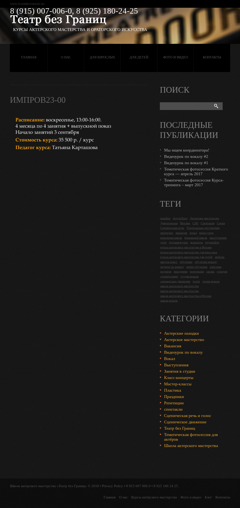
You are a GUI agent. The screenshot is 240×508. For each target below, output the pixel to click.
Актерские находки (181, 333)
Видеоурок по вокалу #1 (186, 162)
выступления (218, 237)
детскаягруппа (178, 242)
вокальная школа (171, 237)
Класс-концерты (178, 377)
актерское (166, 233)
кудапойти (212, 242)
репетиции (197, 271)
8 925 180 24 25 (166, 486)
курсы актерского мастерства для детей (186, 257)
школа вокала (169, 300)
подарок (165, 271)
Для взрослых (102, 57)
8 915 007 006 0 (138, 486)
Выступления (176, 365)
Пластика (172, 390)
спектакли (173, 409)
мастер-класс (168, 262)
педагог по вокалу (172, 267)
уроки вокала (211, 281)
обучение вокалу (206, 262)
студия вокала (189, 276)
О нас (66, 57)
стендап (222, 271)
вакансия (181, 233)
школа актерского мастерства (179, 286)
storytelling (180, 218)
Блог (208, 497)
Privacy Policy (112, 486)
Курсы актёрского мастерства (154, 497)
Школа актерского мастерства (191, 445)
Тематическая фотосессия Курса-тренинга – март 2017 (194, 182)
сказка (210, 271)
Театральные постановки (203, 228)
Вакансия (172, 346)
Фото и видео (175, 57)
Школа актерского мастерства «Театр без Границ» (48, 486)
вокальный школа (195, 237)
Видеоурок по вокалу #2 (186, 156)
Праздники (174, 396)
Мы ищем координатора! (186, 150)
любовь (220, 257)
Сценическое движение (185, 422)
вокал (193, 233)
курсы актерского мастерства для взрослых (188, 252)
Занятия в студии (179, 371)
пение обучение (196, 267)
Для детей (139, 57)
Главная (28, 57)
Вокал (169, 358)
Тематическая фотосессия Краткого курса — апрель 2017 (196, 171)
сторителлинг (169, 276)
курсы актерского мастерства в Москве (186, 247)
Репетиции (174, 403)
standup (165, 218)
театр (196, 281)
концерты (196, 242)
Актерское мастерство (204, 218)
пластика (215, 267)
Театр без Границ (179, 428)
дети (163, 242)
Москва (185, 223)
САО (195, 223)
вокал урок (206, 233)
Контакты (212, 57)
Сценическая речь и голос (187, 415)
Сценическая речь (172, 228)
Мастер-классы (177, 384)
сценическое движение (175, 281)
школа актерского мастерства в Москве (186, 296)
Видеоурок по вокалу (183, 352)
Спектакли (207, 223)
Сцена (221, 223)
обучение (186, 262)
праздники (181, 271)
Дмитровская (169, 223)
